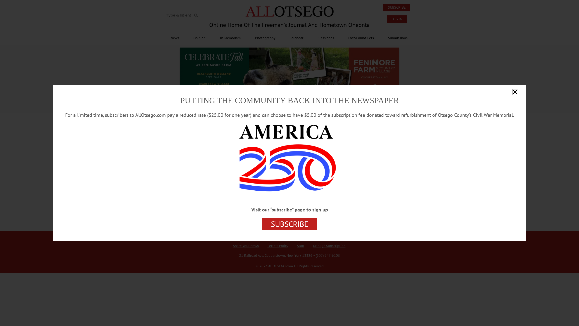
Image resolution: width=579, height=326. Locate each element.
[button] (515, 92)
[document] (289, 163)
